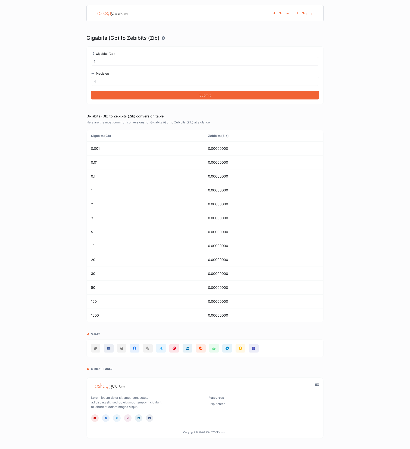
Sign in (283, 13)
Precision (102, 73)
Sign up (307, 13)
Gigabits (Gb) (105, 53)
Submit (205, 95)
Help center (216, 404)
